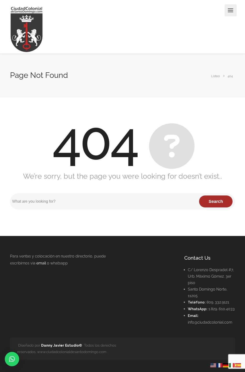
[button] (12, 359)
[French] (220, 365)
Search (216, 201)
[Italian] (232, 365)
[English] (213, 365)
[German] (226, 365)
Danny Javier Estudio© (61, 345)
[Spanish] (238, 365)
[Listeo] (26, 29)
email (41, 263)
